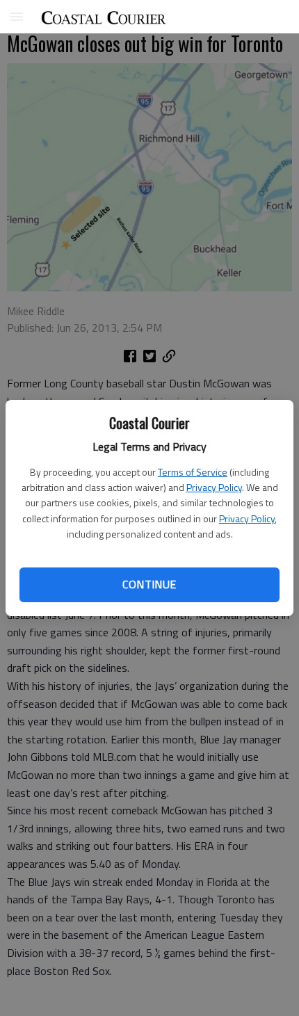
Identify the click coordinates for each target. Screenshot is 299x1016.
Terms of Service (192, 472)
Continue (149, 584)
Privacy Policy (214, 487)
